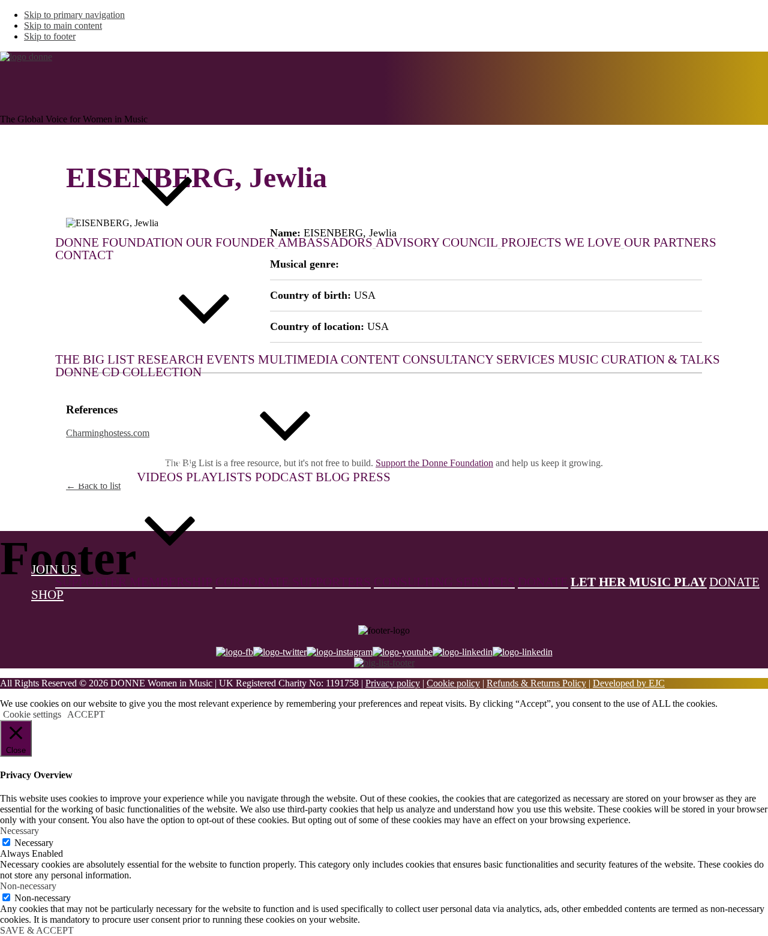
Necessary (33, 843)
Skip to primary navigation (74, 15)
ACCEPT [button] (86, 714)
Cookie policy (453, 683)
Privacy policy (392, 683)
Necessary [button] (19, 831)
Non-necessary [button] (28, 886)
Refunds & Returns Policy (536, 683)
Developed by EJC (629, 683)
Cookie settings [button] (32, 714)
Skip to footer (50, 36)
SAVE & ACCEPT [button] (37, 930)
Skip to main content (63, 25)
